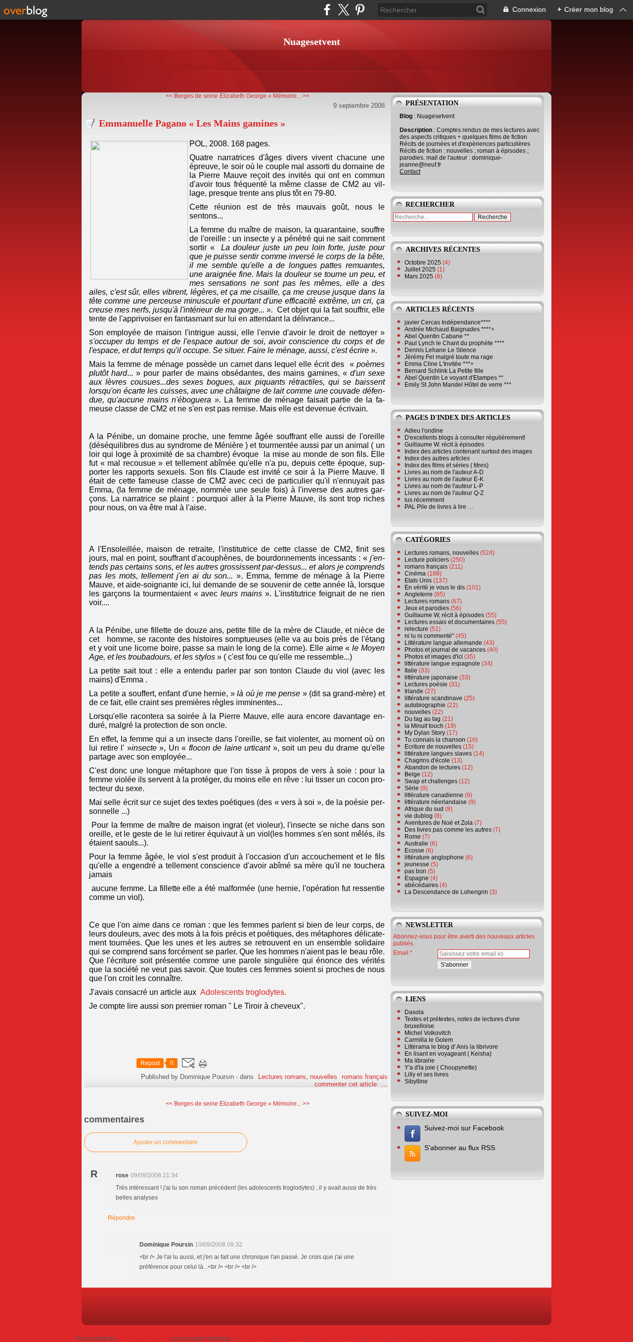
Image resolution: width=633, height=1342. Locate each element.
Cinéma (415, 573)
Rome (413, 836)
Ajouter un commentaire (166, 1142)
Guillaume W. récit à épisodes (444, 444)
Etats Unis (418, 580)
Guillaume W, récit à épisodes (444, 615)
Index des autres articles (437, 458)
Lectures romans (427, 601)
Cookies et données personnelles (444, 1338)
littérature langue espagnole (442, 663)
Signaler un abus (336, 1338)
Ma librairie (420, 1060)
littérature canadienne (434, 795)
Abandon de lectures (432, 767)
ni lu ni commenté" (429, 635)
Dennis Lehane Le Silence (440, 350)
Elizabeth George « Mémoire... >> (265, 95)
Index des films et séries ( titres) (447, 465)
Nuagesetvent (311, 41)
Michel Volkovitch (428, 1032)
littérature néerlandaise (436, 802)
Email (400, 952)
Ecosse (414, 850)
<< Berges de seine (192, 95)
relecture (416, 629)
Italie (411, 670)
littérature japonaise (431, 677)
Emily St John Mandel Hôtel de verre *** (458, 384)
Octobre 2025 (424, 262)
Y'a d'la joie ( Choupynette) (441, 1067)
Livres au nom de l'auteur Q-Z (444, 493)
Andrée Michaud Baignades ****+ (450, 329)
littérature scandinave (433, 698)
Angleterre (419, 594)
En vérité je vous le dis (435, 587)
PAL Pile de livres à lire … (439, 506)
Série (412, 788)
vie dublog (419, 815)
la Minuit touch (424, 725)
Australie (416, 843)
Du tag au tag (423, 719)
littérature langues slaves (438, 753)
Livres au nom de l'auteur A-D (444, 472)
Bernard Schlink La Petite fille (444, 370)
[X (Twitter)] (343, 9)
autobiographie (425, 705)
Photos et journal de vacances (445, 649)
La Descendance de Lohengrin (446, 892)
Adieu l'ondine (424, 430)
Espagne (417, 878)
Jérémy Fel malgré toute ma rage (449, 357)
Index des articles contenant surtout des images (468, 451)
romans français (365, 1076)
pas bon (415, 871)
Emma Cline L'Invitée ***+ (439, 363)
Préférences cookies (526, 1338)
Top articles (255, 1338)
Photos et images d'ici (434, 656)
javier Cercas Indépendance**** (448, 322)
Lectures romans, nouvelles (297, 1076)
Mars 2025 (420, 276)
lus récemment (424, 499)
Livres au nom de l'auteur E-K (444, 479)
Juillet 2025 (421, 269)
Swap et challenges (431, 781)
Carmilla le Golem (429, 1039)
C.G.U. (379, 1338)
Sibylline (416, 1081)
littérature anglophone (434, 857)
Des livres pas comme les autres (448, 829)
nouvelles (418, 712)
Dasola (414, 1012)
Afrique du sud (424, 808)
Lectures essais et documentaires (450, 622)
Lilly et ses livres (427, 1074)
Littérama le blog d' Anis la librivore (451, 1046)
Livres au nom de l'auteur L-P (444, 486)
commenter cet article (347, 1084)
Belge (412, 774)
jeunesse (417, 864)
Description (417, 130)
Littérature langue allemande (443, 642)
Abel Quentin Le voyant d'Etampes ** (454, 377)
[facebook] (327, 9)
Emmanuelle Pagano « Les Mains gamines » (192, 123)
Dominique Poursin (143, 1338)
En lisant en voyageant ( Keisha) (448, 1053)
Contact (410, 171)
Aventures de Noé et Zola (439, 822)
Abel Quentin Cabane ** (437, 336)
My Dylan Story (425, 732)
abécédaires (421, 885)
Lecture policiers (427, 559)
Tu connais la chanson (435, 739)
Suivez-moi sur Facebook (464, 1128)
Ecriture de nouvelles (433, 746)
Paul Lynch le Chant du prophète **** (454, 343)
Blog (406, 116)
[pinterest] (360, 9)
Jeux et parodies (427, 608)
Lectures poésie (426, 684)
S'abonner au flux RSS (459, 1148)
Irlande (414, 691)
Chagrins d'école (427, 760)
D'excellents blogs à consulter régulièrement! (465, 437)
